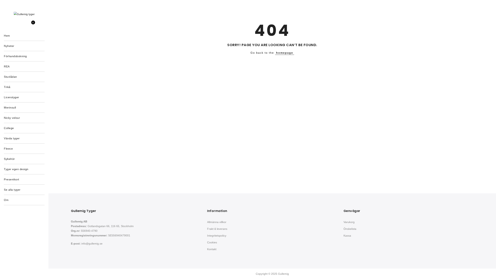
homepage (284, 52)
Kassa (347, 235)
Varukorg (349, 222)
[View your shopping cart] (30, 25)
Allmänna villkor (216, 222)
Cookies (212, 242)
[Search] (18, 25)
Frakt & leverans (217, 228)
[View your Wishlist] (24, 25)
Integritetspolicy (216, 235)
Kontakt (211, 249)
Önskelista (350, 228)
